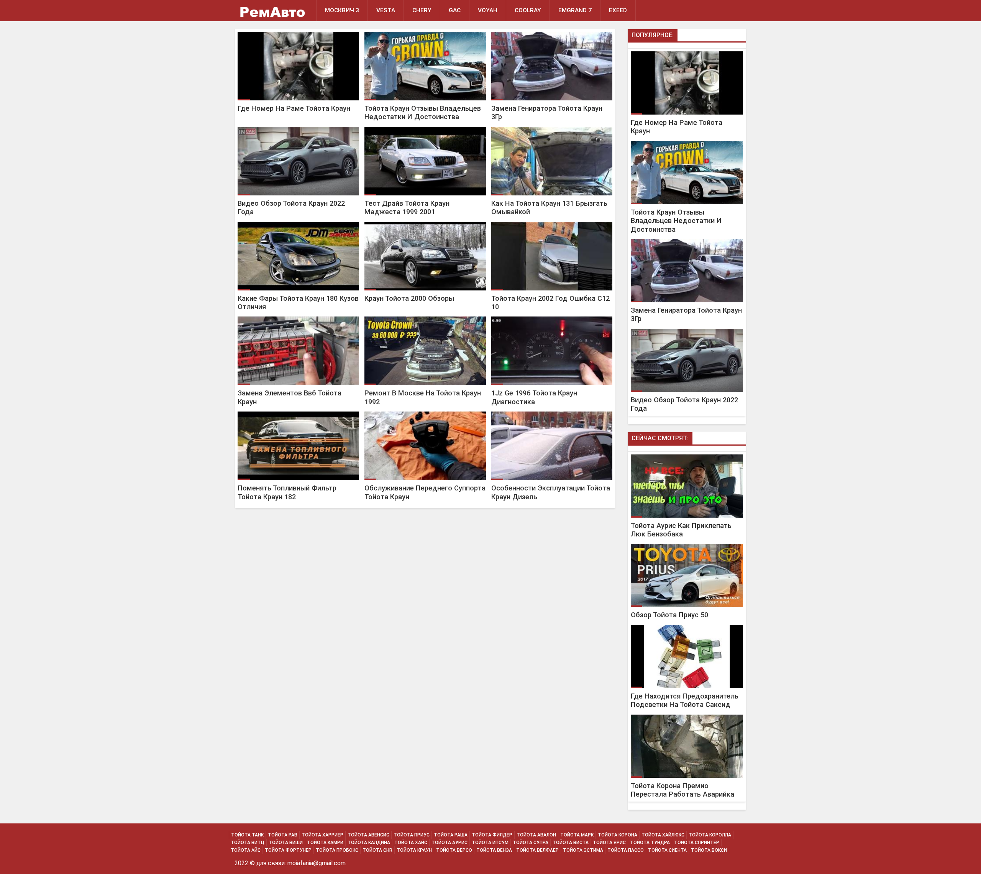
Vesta (385, 10)
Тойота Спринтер (696, 842)
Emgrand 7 (575, 10)
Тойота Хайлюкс (662, 835)
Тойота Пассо (625, 850)
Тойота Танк (247, 835)
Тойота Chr (377, 850)
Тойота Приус (412, 835)
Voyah (487, 10)
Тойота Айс (246, 850)
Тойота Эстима (583, 850)
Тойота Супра (530, 842)
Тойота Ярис (609, 842)
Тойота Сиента (667, 850)
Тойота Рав (282, 835)
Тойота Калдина (369, 842)
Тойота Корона (617, 835)
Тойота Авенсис (368, 835)
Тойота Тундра (650, 842)
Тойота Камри (325, 842)
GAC (455, 10)
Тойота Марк (577, 835)
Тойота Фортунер (288, 850)
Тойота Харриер (322, 835)
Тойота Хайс (410, 842)
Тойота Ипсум (490, 842)
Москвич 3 (342, 10)
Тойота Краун (414, 850)
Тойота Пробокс (337, 850)
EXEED (618, 10)
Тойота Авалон (536, 835)
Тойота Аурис (449, 842)
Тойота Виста (571, 842)
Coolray (528, 10)
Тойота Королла (710, 835)
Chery (421, 10)
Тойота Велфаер (537, 850)
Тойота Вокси (709, 850)
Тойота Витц (247, 842)
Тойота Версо (454, 850)
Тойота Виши (286, 842)
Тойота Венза (494, 850)
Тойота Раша (451, 835)
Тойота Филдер (492, 835)
